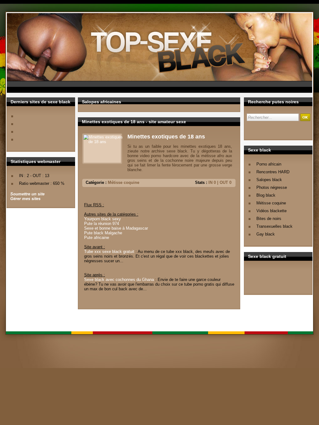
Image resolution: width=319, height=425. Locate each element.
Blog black (265, 195)
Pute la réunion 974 (101, 223)
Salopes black (269, 179)
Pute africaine (96, 237)
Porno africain (268, 164)
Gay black (265, 234)
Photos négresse (271, 187)
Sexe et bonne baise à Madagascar (116, 228)
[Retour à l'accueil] (169, 52)
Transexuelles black (274, 226)
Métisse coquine (271, 203)
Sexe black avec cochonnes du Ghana (119, 279)
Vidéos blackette (271, 210)
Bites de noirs (268, 218)
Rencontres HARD (272, 172)
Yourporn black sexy (102, 219)
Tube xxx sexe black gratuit (109, 251)
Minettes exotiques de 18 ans (166, 136)
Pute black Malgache (103, 233)
